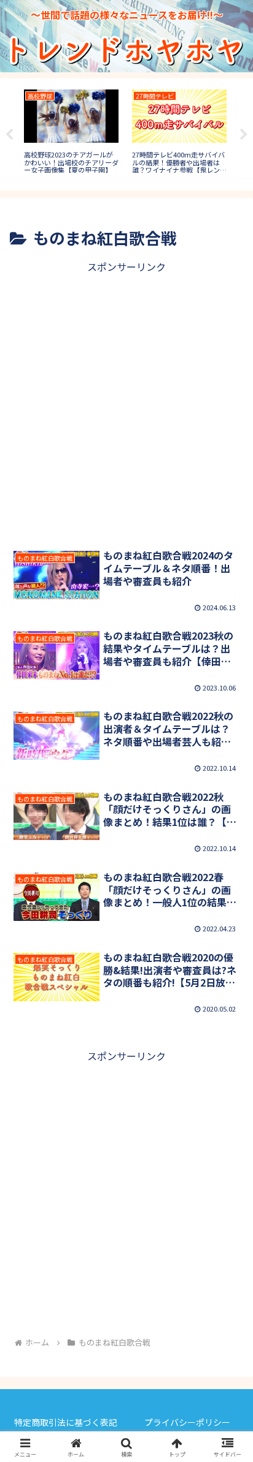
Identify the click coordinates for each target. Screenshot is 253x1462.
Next (244, 135)
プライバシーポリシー (187, 1422)
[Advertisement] (126, 402)
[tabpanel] (71, 132)
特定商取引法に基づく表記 (65, 1422)
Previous (9, 135)
